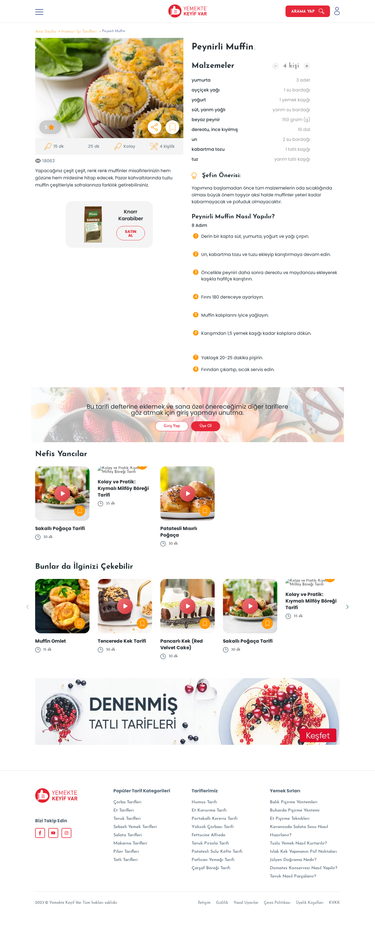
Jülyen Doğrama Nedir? (293, 860)
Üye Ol (206, 426)
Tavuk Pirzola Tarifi (210, 843)
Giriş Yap (172, 426)
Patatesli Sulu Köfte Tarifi (217, 851)
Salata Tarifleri (127, 835)
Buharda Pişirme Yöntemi (295, 810)
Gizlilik (222, 903)
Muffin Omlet (50, 641)
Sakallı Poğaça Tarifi (60, 528)
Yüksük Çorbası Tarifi (213, 827)
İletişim (204, 903)
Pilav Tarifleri (126, 851)
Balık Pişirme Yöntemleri (293, 802)
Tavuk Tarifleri (127, 818)
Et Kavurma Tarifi (209, 810)
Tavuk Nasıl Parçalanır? (293, 876)
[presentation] (28, 607)
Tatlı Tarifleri (125, 860)
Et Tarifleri (123, 810)
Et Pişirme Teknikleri (289, 818)
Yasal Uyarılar (246, 903)
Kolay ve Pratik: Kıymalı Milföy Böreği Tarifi (123, 488)
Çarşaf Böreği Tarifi (211, 868)
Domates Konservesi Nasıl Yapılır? (303, 868)
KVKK (334, 903)
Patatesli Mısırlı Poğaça (178, 531)
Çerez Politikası (277, 903)
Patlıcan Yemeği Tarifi (213, 860)
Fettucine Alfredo (208, 835)
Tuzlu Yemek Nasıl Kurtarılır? (298, 843)
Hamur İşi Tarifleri (79, 31)
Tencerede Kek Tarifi (122, 641)
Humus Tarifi (204, 802)
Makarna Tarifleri (130, 843)
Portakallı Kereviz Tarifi (214, 818)
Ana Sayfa (45, 31)
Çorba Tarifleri (127, 802)
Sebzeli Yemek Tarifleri (135, 827)
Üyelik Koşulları (309, 903)
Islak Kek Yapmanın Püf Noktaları (303, 851)
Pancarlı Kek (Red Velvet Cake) (181, 644)
